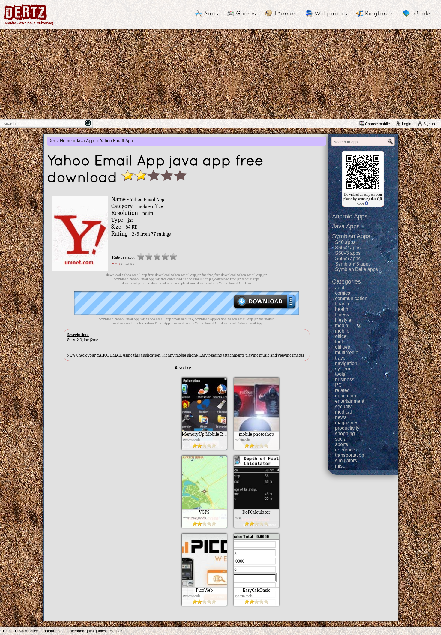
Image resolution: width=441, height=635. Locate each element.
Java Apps (85, 141)
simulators (346, 460)
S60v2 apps (348, 247)
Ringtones (379, 13)
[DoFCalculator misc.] (256, 526)
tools (340, 341)
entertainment (349, 401)
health (341, 309)
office (340, 336)
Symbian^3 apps (353, 263)
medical (343, 411)
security (343, 406)
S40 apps (345, 242)
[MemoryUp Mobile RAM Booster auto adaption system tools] (204, 448)
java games (96, 631)
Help (7, 631)
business (344, 379)
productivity (347, 428)
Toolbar (48, 631)
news (340, 417)
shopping (345, 433)
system (342, 368)
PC (338, 384)
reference (345, 449)
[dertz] (29, 24)
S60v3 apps (348, 253)
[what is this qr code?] (366, 203)
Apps (211, 13)
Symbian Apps (351, 236)
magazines (346, 422)
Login (406, 124)
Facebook (76, 631)
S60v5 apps (348, 258)
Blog (61, 631)
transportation (349, 455)
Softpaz (116, 631)
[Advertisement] (220, 74)
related (342, 390)
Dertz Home (60, 141)
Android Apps (350, 216)
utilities (342, 347)
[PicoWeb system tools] (204, 604)
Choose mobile (377, 124)
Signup (429, 124)
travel (341, 357)
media (341, 325)
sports (341, 444)
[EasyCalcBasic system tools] (256, 604)
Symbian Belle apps (356, 269)
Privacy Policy (26, 631)
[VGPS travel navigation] (204, 526)
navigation (346, 363)
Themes (285, 13)
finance (343, 303)
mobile (342, 330)
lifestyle (343, 320)
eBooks (422, 13)
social (341, 438)
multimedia (346, 352)
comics (342, 293)
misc (340, 465)
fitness (342, 314)
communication (351, 298)
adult (340, 287)
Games (246, 13)
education (345, 395)
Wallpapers (330, 13)
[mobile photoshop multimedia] (256, 448)
